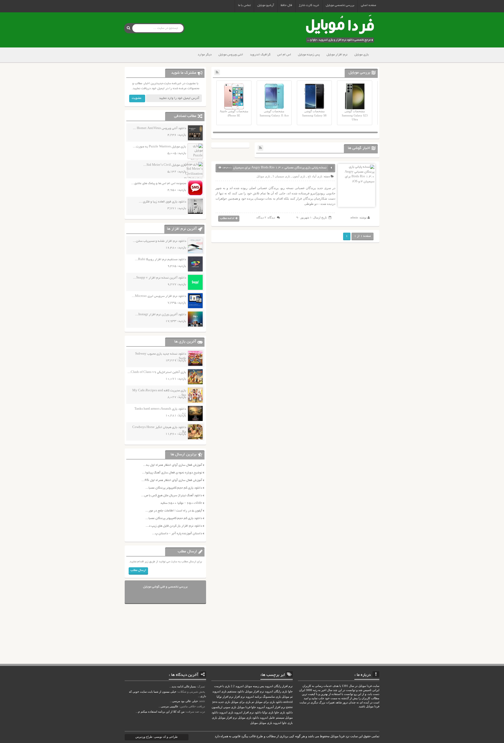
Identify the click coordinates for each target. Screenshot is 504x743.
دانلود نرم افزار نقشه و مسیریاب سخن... (159, 241)
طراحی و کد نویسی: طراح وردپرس (156, 736)
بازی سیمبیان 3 (281, 176)
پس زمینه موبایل (309, 54)
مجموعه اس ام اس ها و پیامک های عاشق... (158, 183)
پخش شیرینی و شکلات (191, 691)
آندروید (261, 707)
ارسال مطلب (138, 570)
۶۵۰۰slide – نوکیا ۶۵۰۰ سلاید (181, 503)
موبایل (254, 722)
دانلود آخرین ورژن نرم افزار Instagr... (160, 314)
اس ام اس (284, 54)
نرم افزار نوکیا (225, 696)
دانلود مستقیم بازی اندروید (228, 691)
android (288, 702)
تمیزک (201, 686)
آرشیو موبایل (265, 5)
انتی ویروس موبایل (230, 54)
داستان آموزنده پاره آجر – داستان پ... (177, 533)
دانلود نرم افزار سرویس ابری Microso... (159, 296)
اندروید (277, 722)
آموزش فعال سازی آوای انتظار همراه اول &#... (171, 480)
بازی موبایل (361, 54)
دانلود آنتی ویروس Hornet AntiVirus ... (159, 128)
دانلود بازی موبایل (248, 717)
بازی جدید (224, 702)
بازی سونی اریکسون (224, 707)
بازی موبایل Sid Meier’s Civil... (164, 165)
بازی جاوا (287, 722)
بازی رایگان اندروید (276, 691)
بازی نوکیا (268, 712)
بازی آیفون (298, 176)
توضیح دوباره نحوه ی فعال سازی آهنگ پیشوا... (172, 472)
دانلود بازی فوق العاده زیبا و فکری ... (162, 202)
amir (202, 701)
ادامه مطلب (227, 218)
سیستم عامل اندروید (272, 717)
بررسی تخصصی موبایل (340, 5)
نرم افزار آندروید (275, 707)
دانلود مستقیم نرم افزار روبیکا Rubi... (160, 259)
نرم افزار (239, 696)
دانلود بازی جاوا (283, 712)
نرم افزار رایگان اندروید (279, 686)
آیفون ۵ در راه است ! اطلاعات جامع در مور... (173, 510)
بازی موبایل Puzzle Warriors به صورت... (159, 146)
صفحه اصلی (368, 5)
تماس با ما (244, 5)
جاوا (253, 707)
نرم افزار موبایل (337, 54)
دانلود (258, 712)
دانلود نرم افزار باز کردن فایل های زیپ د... (174, 526)
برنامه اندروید (254, 696)
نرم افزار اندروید (244, 712)
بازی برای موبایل (241, 702)
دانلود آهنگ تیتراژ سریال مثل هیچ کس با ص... (171, 495)
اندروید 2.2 (237, 686)
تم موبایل (287, 696)
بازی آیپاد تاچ (315, 176)
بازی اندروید (226, 712)
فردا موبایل (243, 707)
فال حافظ (286, 5)
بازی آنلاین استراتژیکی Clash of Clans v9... (157, 372)
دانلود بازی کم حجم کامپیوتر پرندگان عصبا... (173, 488)
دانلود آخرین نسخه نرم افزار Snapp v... (159, 278)
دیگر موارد (205, 54)
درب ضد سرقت (195, 711)
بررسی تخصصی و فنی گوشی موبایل (165, 587)
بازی (214, 717)
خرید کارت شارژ (309, 5)
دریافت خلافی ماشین (192, 706)
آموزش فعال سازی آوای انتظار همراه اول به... (172, 465)
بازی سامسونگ (271, 696)
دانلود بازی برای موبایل (268, 702)
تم (252, 702)
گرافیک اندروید (260, 54)
